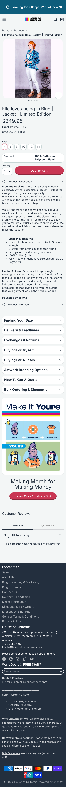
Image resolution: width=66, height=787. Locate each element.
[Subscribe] (61, 671)
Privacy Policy (11, 621)
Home (5, 30)
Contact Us (9, 592)
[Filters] (5, 535)
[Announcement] (33, 7)
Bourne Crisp (18, 127)
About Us (8, 577)
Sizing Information (14, 601)
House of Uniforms (25, 781)
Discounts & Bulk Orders (18, 606)
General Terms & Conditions (20, 616)
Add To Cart (39, 170)
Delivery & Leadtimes (16, 597)
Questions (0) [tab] (48, 525)
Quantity (6, 165)
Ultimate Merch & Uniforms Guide (33, 496)
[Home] (33, 19)
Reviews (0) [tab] (18, 525)
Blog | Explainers (13, 587)
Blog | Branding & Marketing (20, 582)
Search (6, 572)
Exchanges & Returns (16, 611)
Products (18, 30)
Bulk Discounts (11, 753)
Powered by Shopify (50, 781)
